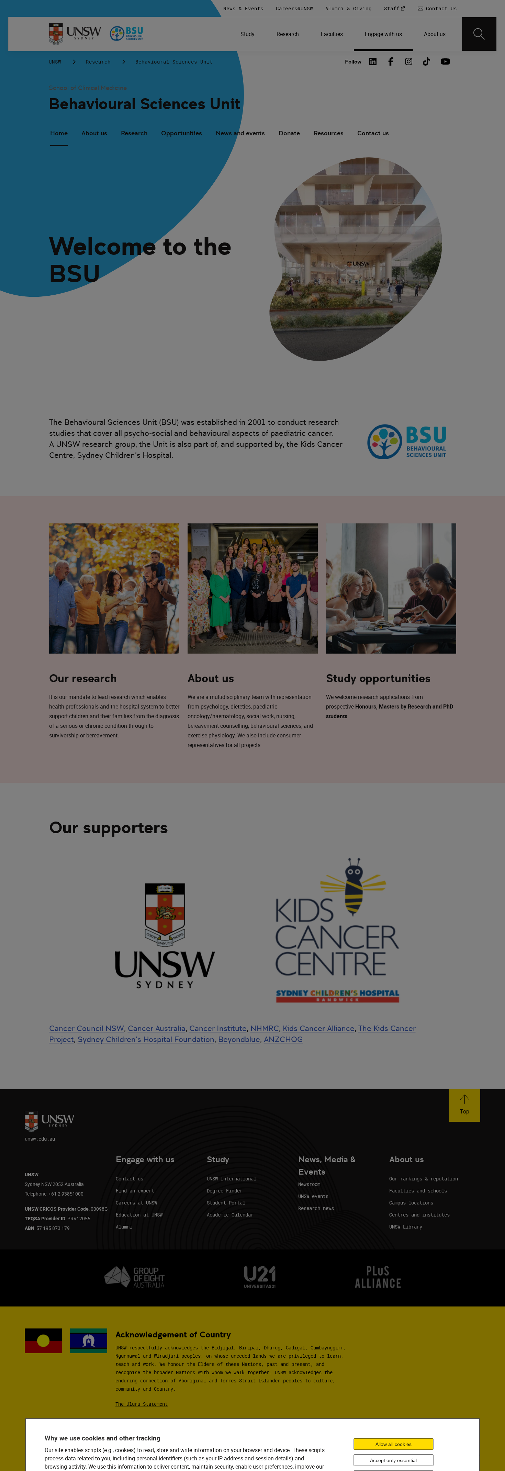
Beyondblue (239, 1039)
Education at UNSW (139, 1214)
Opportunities (181, 133)
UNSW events (313, 1196)
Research (98, 61)
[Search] (479, 34)
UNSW (55, 61)
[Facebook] (391, 61)
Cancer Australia (157, 1028)
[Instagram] (409, 61)
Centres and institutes (419, 1214)
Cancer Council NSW (86, 1028)
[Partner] (136, 34)
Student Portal (226, 1202)
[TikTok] (427, 61)
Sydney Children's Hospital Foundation (146, 1039)
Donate (289, 133)
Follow (353, 61)
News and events (240, 133)
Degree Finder (225, 1190)
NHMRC (264, 1028)
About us (94, 133)
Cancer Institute (218, 1028)
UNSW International (231, 1178)
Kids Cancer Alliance (319, 1028)
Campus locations (411, 1202)
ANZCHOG (283, 1039)
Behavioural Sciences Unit (144, 104)
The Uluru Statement (141, 1404)
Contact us (373, 133)
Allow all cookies (393, 1444)
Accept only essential (393, 1460)
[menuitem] (247, 34)
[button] (464, 1105)
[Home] (75, 34)
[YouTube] (444, 61)
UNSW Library (405, 1226)
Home (59, 133)
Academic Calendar (230, 1214)
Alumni (124, 1226)
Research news (316, 1208)
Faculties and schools (418, 1190)
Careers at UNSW (136, 1202)
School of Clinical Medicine (88, 87)
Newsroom (309, 1184)
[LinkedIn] (373, 61)
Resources (329, 133)
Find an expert (135, 1190)
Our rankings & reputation (423, 1178)
